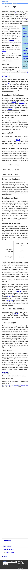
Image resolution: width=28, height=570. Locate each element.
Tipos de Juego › (7, 546)
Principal (4, 556)
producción (18, 291)
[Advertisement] (14, 20)
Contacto (20, 561)
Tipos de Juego (6, 3)
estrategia (7, 83)
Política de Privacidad (20, 569)
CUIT (11, 562)
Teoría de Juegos (8, 549)
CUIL (15, 562)
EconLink (5, 561)
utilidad (4, 50)
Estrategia (6, 76)
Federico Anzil (6, 372)
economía (25, 63)
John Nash (14, 3)
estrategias (11, 40)
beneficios (10, 296)
